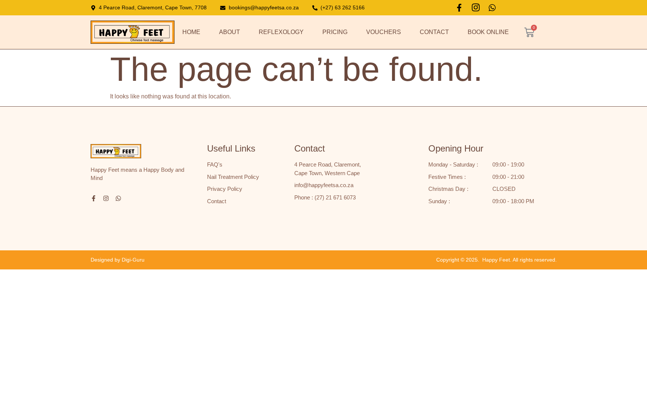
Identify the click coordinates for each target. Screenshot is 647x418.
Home (191, 32)
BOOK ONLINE (488, 32)
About (229, 32)
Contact (434, 32)
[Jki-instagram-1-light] (476, 8)
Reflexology (281, 32)
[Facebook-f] (459, 8)
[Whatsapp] (492, 8)
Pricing (334, 32)
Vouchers (383, 32)
